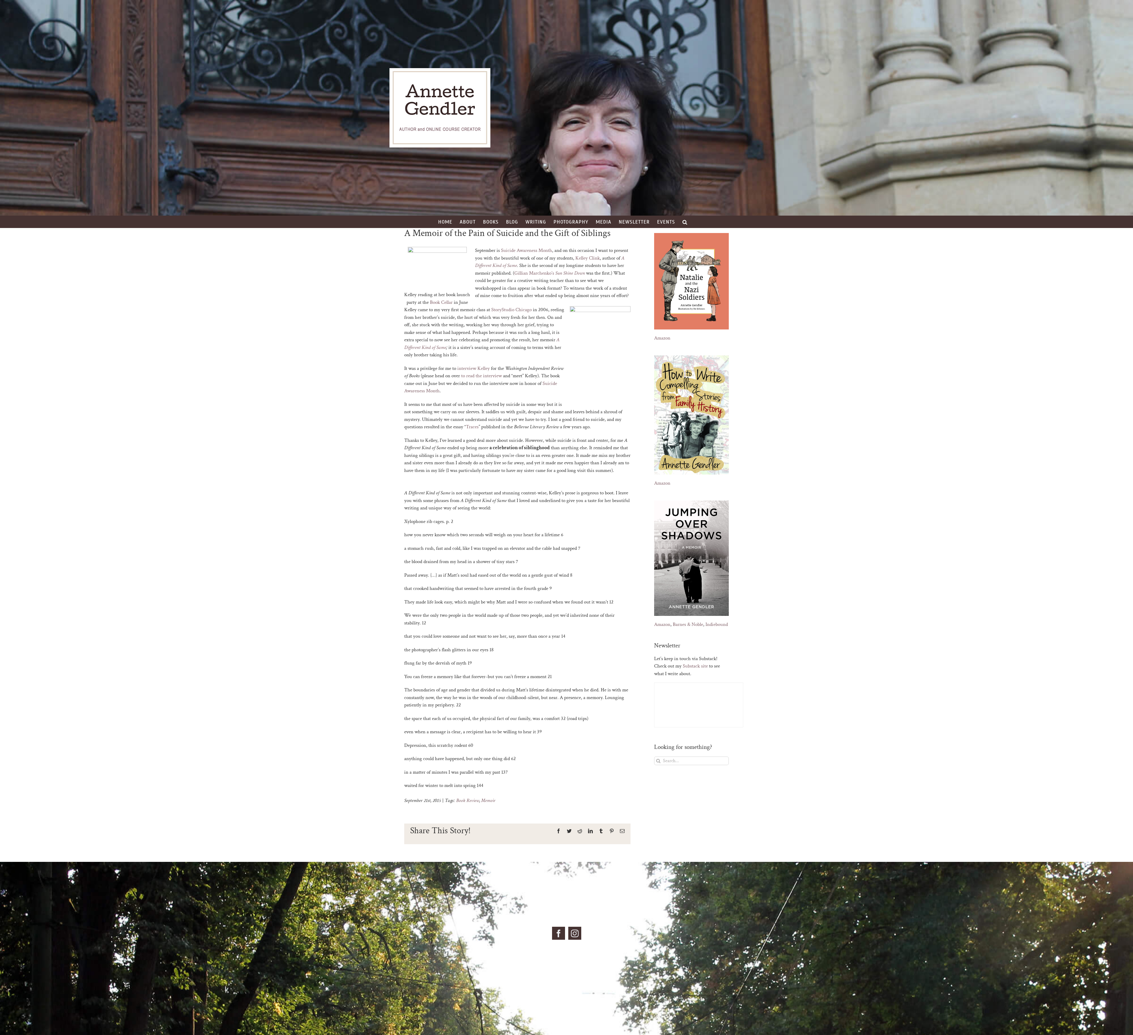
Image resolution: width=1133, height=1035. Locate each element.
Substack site (695, 666)
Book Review (467, 800)
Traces (472, 427)
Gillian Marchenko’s (549, 273)
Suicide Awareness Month (526, 250)
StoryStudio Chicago (511, 309)
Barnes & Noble (688, 624)
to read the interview (481, 376)
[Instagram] (574, 933)
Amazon (662, 338)
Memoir (488, 800)
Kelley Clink (587, 258)
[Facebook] (558, 933)
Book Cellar (441, 302)
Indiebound (716, 624)
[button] (684, 222)
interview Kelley (473, 368)
